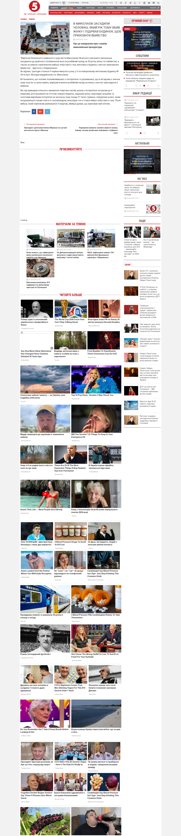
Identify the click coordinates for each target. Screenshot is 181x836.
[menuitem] (54, 8)
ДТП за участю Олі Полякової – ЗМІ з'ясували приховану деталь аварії (149, 390)
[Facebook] (116, 3)
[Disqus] (70, 187)
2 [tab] (140, 86)
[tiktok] (125, 3)
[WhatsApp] (135, 3)
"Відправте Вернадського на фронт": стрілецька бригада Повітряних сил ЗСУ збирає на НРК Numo (133, 126)
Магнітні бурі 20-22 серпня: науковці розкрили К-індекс (148, 403)
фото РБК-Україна (62, 52)
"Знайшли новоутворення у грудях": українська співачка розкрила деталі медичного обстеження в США (148, 311)
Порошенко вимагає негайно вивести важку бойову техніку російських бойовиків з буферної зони (96, 130)
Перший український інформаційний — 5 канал (34, 8)
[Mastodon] (144, 3)
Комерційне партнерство (129, 206)
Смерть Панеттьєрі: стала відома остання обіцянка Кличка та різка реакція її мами (149, 357)
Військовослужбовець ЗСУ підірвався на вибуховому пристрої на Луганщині (38, 284)
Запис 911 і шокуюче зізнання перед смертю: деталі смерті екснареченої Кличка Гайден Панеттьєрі (150, 275)
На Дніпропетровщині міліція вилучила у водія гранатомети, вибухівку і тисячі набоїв (70, 255)
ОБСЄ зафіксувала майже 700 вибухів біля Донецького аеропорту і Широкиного (100, 255)
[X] (139, 3)
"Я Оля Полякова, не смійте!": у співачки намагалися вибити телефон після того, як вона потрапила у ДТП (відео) (150, 293)
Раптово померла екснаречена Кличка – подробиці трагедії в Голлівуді (149, 419)
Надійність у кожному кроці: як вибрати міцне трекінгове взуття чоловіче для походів (134, 190)
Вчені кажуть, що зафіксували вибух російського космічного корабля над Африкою (39, 255)
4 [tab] (148, 86)
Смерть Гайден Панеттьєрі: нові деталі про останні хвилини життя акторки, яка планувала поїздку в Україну (150, 374)
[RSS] (158, 3)
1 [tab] (136, 86)
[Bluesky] (149, 3)
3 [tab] (144, 86)
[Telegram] (130, 3)
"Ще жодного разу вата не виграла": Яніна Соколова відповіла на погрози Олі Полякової (150, 327)
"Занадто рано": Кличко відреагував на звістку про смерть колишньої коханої (150, 342)
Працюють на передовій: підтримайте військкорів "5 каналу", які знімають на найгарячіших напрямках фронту (134, 110)
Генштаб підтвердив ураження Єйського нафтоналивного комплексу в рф (142, 75)
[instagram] (121, 3)
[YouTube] (153, 3)
